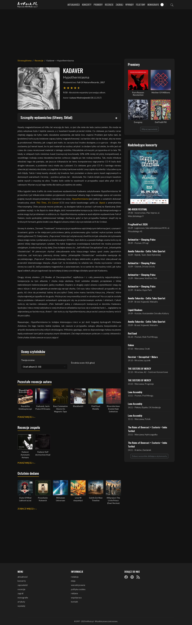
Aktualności (73, 4)
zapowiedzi (23, 585)
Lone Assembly (135, 392)
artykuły (21, 602)
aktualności (23, 577)
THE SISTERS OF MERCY (139, 368)
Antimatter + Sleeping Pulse (141, 239)
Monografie (153, 4)
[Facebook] (126, 577)
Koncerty (86, 4)
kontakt (74, 602)
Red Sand (132, 333)
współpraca (76, 597)
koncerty (22, 581)
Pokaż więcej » (26, 417)
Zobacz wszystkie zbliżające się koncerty (149, 456)
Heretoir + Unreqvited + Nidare (143, 357)
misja (73, 581)
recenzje (21, 589)
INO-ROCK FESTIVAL (137, 209)
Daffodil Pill (161, 122)
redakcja (74, 577)
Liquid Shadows (135, 310)
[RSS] (138, 577)
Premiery (98, 4)
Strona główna (24, 60)
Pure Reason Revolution (138, 93)
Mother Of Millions (161, 92)
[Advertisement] (96, 32)
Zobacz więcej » (26, 509)
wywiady (21, 606)
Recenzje (109, 4)
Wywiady (129, 4)
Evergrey (138, 122)
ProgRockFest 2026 (138, 224)
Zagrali (119, 4)
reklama (74, 593)
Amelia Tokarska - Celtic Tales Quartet (146, 251)
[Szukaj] (171, 4)
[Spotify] (132, 577)
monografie (23, 597)
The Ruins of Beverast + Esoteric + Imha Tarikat (147, 429)
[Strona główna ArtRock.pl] (28, 4)
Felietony (140, 4)
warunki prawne (78, 585)
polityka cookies (78, 589)
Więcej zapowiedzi (149, 129)
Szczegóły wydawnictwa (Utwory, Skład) (46, 117)
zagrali (20, 593)
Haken (131, 345)
